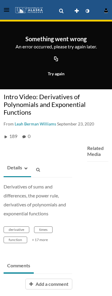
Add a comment (51, 284)
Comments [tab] (18, 265)
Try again (56, 73)
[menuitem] (61, 11)
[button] (8, 10)
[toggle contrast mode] (87, 11)
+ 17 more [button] (40, 239)
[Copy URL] (56, 59)
